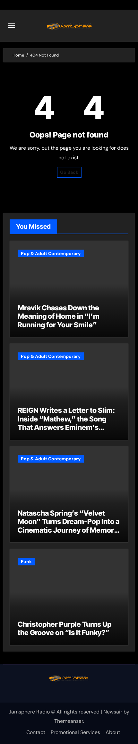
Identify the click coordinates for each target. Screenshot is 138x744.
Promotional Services (75, 732)
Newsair (112, 711)
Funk (26, 561)
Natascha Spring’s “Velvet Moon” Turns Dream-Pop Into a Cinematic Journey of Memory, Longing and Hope (69, 526)
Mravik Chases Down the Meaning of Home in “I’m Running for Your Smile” (58, 316)
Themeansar (68, 721)
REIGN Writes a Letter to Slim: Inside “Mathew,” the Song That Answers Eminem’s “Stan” (66, 423)
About (113, 732)
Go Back (69, 172)
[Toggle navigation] (11, 26)
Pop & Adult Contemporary (51, 253)
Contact (35, 732)
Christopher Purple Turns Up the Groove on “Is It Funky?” (64, 628)
